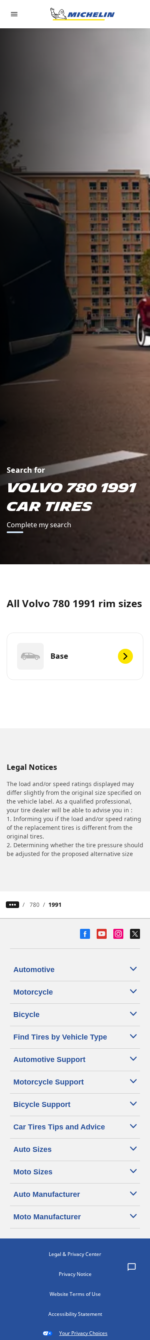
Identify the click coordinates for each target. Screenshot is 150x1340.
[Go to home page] (82, 14)
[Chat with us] (132, 1268)
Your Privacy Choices (83, 1333)
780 (35, 904)
